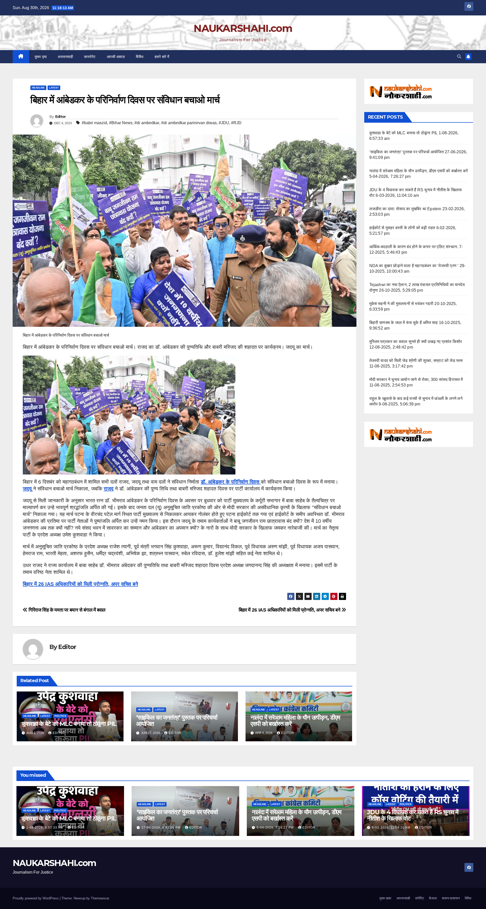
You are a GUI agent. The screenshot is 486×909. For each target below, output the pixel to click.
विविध (140, 56)
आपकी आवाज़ (116, 56)
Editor (60, 116)
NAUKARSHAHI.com (243, 28)
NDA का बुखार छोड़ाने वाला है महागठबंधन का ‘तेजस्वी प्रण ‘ (414, 266)
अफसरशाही (65, 56)
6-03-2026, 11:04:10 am (391, 827)
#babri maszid (94, 123)
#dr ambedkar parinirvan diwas (189, 123)
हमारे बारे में (162, 56)
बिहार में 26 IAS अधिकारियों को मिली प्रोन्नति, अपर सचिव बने (80, 584)
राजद (108, 488)
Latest (54, 87)
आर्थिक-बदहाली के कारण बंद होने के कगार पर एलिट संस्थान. (413, 247)
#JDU (224, 123)
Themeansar (100, 898)
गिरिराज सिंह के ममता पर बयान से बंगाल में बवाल (66, 610)
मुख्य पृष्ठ (41, 56)
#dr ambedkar (146, 123)
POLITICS (60, 716)
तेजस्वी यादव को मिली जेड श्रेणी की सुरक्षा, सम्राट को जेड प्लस (416, 360)
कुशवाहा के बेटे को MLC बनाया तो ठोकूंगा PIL (69, 723)
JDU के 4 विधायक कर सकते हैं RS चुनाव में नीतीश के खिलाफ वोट (412, 815)
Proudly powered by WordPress (36, 898)
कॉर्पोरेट (419, 898)
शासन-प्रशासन (451, 898)
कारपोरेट (90, 56)
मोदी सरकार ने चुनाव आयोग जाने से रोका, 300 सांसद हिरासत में (416, 379)
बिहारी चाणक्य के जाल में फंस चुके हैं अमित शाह (403, 322)
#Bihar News (120, 123)
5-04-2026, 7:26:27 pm (276, 827)
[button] (459, 56)
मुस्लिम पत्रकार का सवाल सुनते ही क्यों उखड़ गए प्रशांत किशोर (415, 341)
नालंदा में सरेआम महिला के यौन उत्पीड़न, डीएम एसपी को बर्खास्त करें (295, 720)
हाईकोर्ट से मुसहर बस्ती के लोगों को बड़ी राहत (402, 228)
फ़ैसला (433, 898)
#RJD (236, 123)
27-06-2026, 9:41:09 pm (161, 827)
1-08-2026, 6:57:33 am (45, 827)
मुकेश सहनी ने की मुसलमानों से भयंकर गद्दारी (401, 303)
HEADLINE (38, 87)
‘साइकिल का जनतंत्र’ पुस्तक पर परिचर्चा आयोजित (176, 720)
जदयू (27, 488)
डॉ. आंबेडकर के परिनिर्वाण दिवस (231, 482)
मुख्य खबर (385, 898)
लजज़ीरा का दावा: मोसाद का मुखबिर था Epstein (405, 209)
